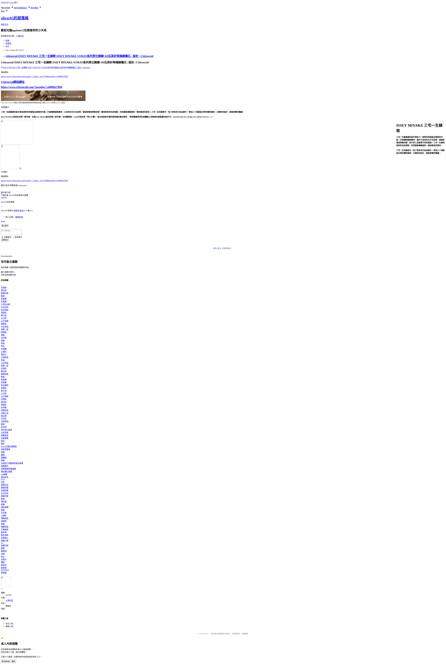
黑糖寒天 (4, 466)
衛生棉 (4, 532)
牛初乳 (4, 419)
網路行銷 (4, 541)
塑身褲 (4, 568)
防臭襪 (4, 301)
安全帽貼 (4, 310)
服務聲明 (245, 634)
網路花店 (4, 485)
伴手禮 (4, 338)
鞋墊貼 (4, 324)
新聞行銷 (4, 545)
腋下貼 (4, 315)
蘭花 (3, 444)
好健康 (4, 407)
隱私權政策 (236, 634)
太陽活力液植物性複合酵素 (12, 463)
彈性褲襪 (4, 507)
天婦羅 (4, 349)
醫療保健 (19, 217)
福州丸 (4, 354)
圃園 (3, 562)
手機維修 (4, 529)
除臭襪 (4, 299)
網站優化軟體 (6, 472)
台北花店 (4, 493)
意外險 (4, 427)
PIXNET (205, 634)
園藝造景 (4, 435)
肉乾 (3, 343)
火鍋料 (4, 352)
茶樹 (3, 554)
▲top (3, 221)
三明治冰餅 (5, 304)
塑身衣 (4, 565)
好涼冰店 (4, 307)
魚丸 (3, 346)
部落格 (8, 43)
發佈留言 (5, 240)
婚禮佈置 (4, 488)
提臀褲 (4, 573)
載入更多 (5, 226)
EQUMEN (5, 570)
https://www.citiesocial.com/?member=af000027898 (31, 87)
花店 (3, 482)
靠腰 (3, 452)
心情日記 (20, 36)
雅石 (3, 441)
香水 (3, 557)
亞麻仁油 (4, 413)
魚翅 (3, 360)
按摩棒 (4, 521)
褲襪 (3, 504)
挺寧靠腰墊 (5, 449)
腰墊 (3, 455)
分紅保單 (4, 433)
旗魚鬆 (4, 332)
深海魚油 (4, 421)
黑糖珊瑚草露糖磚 (8, 469)
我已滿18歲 (6, 661)
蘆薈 (3, 548)
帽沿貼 (4, 290)
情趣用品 (4, 518)
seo (2, 543)
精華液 (4, 551)
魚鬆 (3, 340)
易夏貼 (4, 313)
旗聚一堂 (4, 329)
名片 (7, 46)
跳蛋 (3, 524)
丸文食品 (4, 327)
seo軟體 (4, 474)
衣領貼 (4, 287)
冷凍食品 (4, 357)
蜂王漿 (4, 416)
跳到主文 (4, 24)
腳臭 (3, 296)
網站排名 (4, 477)
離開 (13, 661)
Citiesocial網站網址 (13, 81)
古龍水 (4, 559)
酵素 (3, 424)
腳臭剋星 (4, 293)
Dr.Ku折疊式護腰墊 (9, 446)
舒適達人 (4, 538)
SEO (3, 479)
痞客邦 (16, 211)
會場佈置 (4, 490)
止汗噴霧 (4, 321)
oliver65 (4, 197)
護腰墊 (4, 458)
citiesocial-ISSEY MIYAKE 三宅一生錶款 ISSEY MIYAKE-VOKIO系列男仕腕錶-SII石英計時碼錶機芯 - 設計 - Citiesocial (79, 56)
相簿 (7, 41)
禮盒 (3, 335)
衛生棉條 (4, 535)
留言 (21, 211)
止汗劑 (4, 318)
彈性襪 (4, 502)
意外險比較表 (6, 430)
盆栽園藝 (4, 438)
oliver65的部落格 (15, 18)
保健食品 (4, 410)
